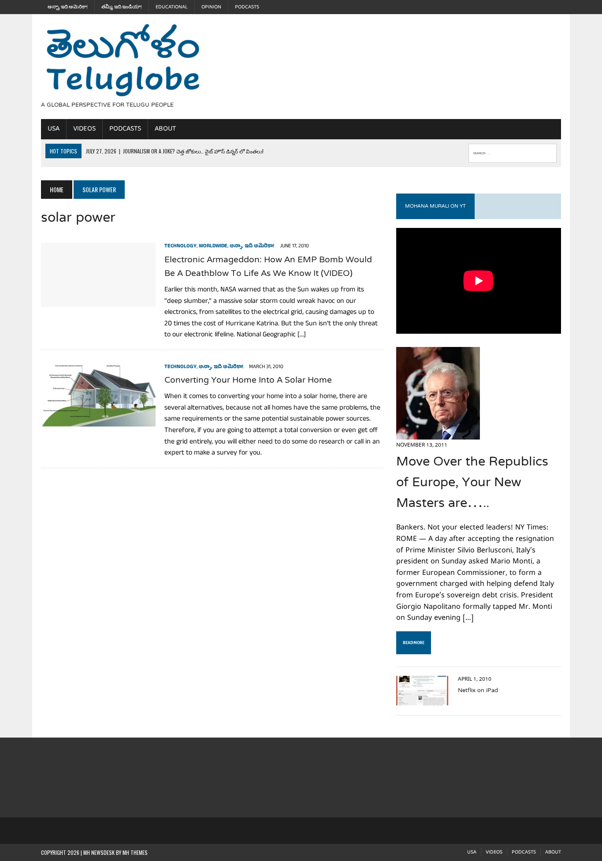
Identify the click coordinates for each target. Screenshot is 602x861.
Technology (180, 246)
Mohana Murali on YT (435, 206)
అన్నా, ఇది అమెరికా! (68, 7)
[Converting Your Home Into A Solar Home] (98, 421)
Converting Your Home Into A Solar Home (248, 380)
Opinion (211, 7)
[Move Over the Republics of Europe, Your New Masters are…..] (438, 433)
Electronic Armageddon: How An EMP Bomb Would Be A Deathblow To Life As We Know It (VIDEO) (268, 267)
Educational (172, 7)
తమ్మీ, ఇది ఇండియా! (121, 7)
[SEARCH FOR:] (512, 151)
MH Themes (135, 852)
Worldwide (213, 246)
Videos (84, 128)
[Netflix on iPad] (422, 699)
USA (53, 128)
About (165, 128)
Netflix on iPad (478, 690)
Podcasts (247, 7)
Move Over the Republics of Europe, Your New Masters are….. (472, 483)
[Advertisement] (379, 65)
